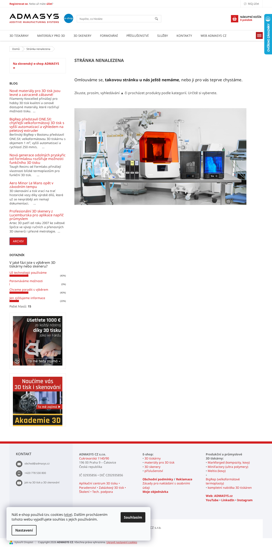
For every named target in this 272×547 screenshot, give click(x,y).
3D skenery (152, 467)
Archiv (18, 241)
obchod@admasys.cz (37, 463)
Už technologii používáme (28, 272)
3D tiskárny (152, 458)
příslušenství (153, 471)
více (68, 514)
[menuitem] (19, 35)
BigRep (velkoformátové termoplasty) (223, 481)
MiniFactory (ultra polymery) (228, 467)
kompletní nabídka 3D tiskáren (230, 488)
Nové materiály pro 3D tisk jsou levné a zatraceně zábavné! (34, 93)
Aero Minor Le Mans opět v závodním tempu (31, 185)
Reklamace (184, 479)
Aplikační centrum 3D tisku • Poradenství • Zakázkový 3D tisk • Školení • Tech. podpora (102, 487)
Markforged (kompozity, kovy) (229, 462)
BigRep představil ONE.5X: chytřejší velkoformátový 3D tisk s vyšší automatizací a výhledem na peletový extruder (36, 124)
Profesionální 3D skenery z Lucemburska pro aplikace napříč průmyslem (36, 215)
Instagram (245, 500)
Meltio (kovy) (217, 471)
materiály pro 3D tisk (159, 462)
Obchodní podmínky (158, 479)
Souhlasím (133, 517)
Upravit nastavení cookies (121, 542)
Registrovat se (18, 4)
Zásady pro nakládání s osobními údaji (166, 485)
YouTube (212, 500)
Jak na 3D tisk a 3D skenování (42, 482)
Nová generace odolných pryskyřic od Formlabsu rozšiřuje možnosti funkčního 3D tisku (37, 159)
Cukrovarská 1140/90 (94, 458)
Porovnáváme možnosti (26, 281)
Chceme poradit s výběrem (28, 289)
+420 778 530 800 (35, 473)
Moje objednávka (155, 492)
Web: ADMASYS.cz (219, 496)
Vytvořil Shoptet (23, 542)
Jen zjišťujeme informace (27, 298)
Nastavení (24, 530)
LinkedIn (227, 500)
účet (49, 4)
